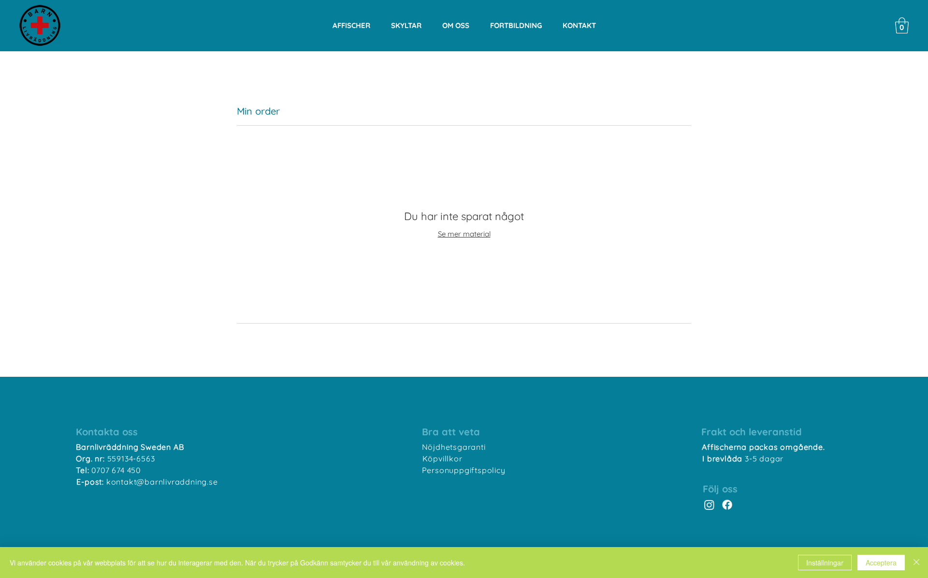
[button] (902, 25)
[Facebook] (727, 504)
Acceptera (881, 562)
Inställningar (824, 562)
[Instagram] (709, 504)
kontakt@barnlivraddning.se (162, 482)
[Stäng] (916, 562)
